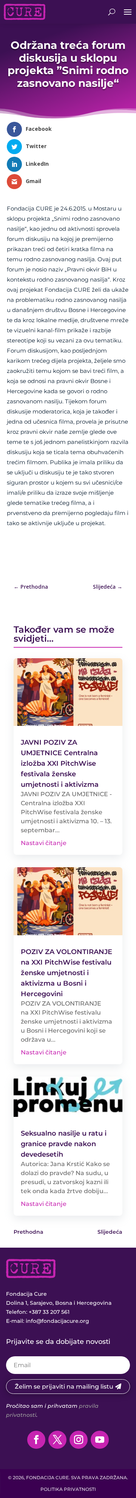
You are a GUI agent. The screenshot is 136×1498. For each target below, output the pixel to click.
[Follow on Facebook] (36, 1440)
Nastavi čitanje (43, 843)
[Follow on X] (57, 1440)
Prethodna (28, 1231)
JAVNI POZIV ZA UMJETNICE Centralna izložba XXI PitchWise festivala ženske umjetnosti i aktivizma (60, 763)
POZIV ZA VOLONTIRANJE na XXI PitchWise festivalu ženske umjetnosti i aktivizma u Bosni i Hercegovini (66, 973)
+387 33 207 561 (49, 1312)
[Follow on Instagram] (79, 1440)
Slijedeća (109, 1231)
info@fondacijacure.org (57, 1321)
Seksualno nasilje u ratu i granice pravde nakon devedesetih (64, 1144)
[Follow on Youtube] (100, 1440)
